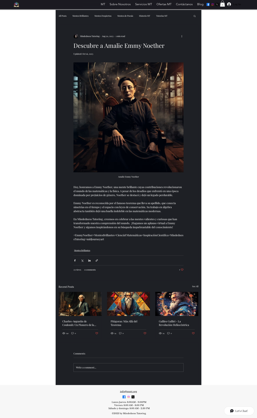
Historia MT (144, 15)
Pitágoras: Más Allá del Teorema (124, 323)
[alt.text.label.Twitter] (217, 4)
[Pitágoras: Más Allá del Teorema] (128, 304)
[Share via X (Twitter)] (82, 260)
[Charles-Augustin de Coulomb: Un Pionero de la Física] (80, 304)
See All (195, 286)
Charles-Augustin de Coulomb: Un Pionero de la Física (78, 323)
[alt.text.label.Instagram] (212, 4)
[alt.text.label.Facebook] (208, 4)
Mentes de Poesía (125, 15)
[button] (222, 4)
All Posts (62, 15)
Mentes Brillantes (80, 15)
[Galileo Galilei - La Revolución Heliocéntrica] (176, 304)
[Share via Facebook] (74, 260)
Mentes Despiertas (102, 15)
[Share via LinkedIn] (89, 260)
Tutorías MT (161, 15)
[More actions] (182, 36)
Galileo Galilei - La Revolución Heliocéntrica (174, 323)
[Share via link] (96, 260)
